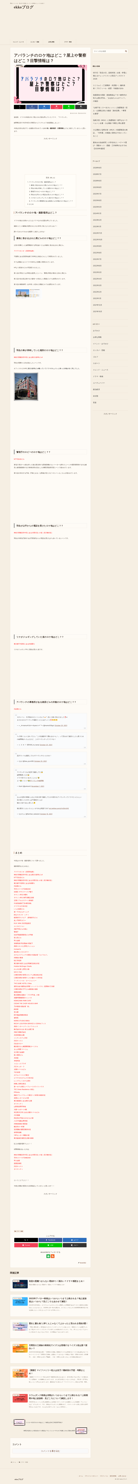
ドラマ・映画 (19, 1231)
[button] (81, 107)
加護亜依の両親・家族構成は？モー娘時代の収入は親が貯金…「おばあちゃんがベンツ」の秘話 (110, 98)
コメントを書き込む (50, 1451)
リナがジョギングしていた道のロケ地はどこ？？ (47, 198)
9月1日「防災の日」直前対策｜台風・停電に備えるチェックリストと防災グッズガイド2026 (110, 76)
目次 (47, 178)
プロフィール (104, 1476)
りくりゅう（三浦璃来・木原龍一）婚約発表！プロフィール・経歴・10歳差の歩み (109, 86)
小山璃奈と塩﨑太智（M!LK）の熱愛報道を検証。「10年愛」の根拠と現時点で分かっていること (110, 133)
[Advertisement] (69, 25)
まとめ (31, 204)
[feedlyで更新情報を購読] (48, 1256)
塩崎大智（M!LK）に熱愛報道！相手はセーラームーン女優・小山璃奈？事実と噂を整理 (110, 121)
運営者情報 (113, 1476)
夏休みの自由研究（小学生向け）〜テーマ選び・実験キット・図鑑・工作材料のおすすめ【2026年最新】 (110, 145)
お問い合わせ (122, 1476)
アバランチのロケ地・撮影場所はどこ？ (42, 182)
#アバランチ (34, 781)
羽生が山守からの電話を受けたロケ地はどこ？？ (47, 195)
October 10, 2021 (46, 814)
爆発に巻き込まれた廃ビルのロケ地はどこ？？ (46, 185)
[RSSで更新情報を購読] (52, 1256)
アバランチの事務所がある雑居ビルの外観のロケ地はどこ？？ (52, 201)
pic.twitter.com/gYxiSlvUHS (59, 808)
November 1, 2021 (37, 786)
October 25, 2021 (61, 725)
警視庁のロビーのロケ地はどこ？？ (43, 191)
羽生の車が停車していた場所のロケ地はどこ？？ (47, 188)
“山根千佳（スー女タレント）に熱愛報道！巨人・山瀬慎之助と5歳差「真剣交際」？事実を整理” (110, 111)
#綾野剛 (41, 781)
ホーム (81, 1476)
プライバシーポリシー (91, 1476)
